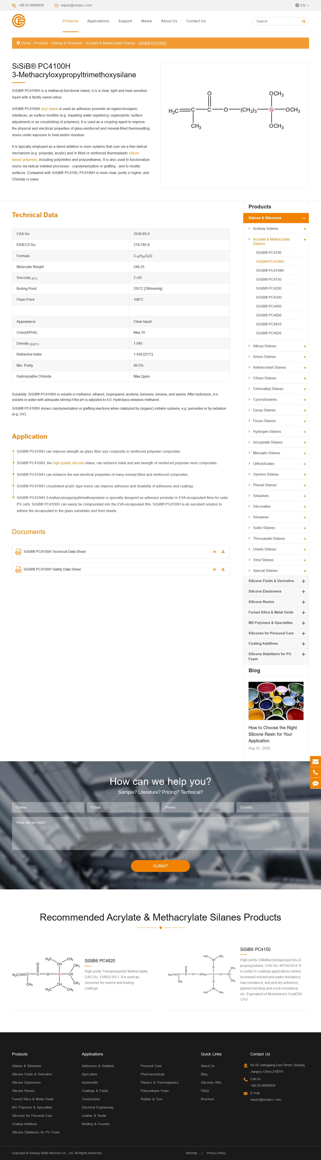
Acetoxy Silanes (265, 228)
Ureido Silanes (264, 549)
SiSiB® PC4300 (268, 297)
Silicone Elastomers (265, 591)
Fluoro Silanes (264, 421)
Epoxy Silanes (264, 410)
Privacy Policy (216, 1153)
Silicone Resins (261, 602)
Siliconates (261, 506)
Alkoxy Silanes (264, 346)
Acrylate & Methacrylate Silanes (110, 43)
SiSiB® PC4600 (268, 315)
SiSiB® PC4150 (268, 279)
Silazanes (261, 496)
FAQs (205, 1091)
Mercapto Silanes (266, 453)
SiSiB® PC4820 (268, 333)
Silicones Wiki (211, 1082)
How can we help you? (161, 781)
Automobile (90, 1082)
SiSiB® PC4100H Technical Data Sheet (55, 551)
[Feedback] (315, 783)
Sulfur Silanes (264, 528)
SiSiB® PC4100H (152, 43)
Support (125, 21)
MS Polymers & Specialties (271, 623)
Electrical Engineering (97, 1107)
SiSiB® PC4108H (270, 270)
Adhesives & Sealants (98, 1066)
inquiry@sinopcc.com (76, 5)
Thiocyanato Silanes (269, 538)
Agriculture (89, 1074)
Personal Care (151, 1066)
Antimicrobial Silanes (269, 367)
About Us (169, 21)
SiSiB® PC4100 (268, 252)
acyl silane (49, 109)
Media (146, 21)
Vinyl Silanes (263, 560)
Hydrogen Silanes (267, 431)
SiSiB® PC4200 (268, 288)
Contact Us (196, 21)
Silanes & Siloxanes (67, 43)
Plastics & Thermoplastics (160, 1082)
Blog (254, 670)
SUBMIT (160, 866)
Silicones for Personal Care (271, 633)
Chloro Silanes (264, 378)
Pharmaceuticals (153, 1074)
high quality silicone (68, 463)
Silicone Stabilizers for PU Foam (36, 1132)
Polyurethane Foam (155, 1091)
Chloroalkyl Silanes (268, 389)
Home (26, 43)
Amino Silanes (264, 357)
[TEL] (315, 772)
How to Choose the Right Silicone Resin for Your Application (273, 734)
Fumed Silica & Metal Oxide (271, 612)
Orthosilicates (263, 464)
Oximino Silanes (266, 474)
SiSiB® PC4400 (268, 306)
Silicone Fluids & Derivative (271, 581)
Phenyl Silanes (265, 485)
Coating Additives (263, 643)
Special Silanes (265, 570)
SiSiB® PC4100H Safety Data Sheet (52, 569)
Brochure (207, 1099)
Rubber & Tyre (151, 1099)
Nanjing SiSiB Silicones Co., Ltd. (51, 1153)
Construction (91, 1099)
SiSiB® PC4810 (268, 324)
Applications (98, 21)
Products (70, 21)
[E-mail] (315, 761)
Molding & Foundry (96, 1124)
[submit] (303, 21)
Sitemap (191, 1153)
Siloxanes (261, 517)
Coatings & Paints (95, 1091)
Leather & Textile (94, 1115)
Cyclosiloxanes (265, 399)
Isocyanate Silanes (268, 442)
